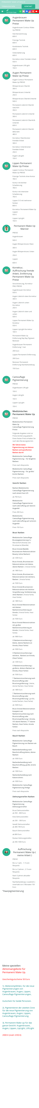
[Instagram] (30, 11)
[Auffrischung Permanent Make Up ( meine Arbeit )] (7, 852)
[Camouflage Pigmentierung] (7, 380)
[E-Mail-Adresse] (23, 11)
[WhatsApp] (20, 11)
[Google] (33, 11)
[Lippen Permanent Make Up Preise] (7, 166)
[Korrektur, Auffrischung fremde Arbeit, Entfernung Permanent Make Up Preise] (7, 270)
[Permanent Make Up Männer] (7, 229)
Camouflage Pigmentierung (20, 378)
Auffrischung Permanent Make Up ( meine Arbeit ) (24, 852)
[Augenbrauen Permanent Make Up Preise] (7, 20)
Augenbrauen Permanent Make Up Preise (23, 20)
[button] (2, 11)
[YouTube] (36, 11)
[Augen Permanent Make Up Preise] (7, 76)
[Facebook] (26, 11)
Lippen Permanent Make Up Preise (22, 165)
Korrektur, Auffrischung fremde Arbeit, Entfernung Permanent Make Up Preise (23, 273)
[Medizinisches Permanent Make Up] (7, 414)
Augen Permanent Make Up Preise (21, 74)
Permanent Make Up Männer (24, 227)
